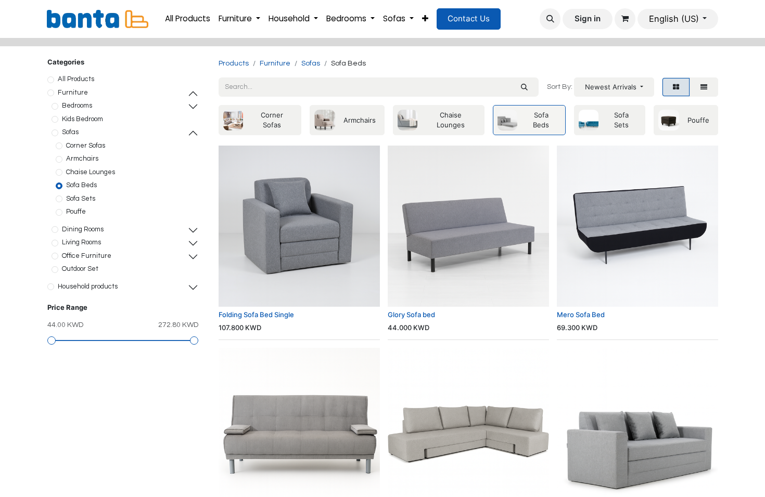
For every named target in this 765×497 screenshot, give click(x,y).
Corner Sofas (85, 145)
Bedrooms (77, 105)
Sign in (588, 18)
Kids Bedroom (82, 119)
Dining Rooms (83, 229)
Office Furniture (86, 255)
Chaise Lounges (90, 172)
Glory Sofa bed (411, 314)
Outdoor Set (80, 268)
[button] (550, 18)
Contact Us (469, 18)
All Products (76, 79)
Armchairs (82, 158)
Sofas (70, 132)
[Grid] (676, 87)
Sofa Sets (80, 198)
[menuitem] (187, 19)
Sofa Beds (81, 185)
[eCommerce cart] (625, 18)
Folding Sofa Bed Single (256, 314)
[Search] (524, 87)
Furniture (73, 92)
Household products (88, 286)
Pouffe (76, 211)
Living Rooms (81, 242)
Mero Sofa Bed (581, 314)
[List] (704, 87)
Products (234, 63)
